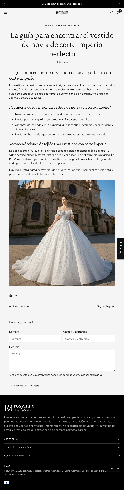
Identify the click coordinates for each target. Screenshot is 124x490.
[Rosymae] (62, 12)
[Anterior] (4, 4)
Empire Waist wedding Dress (62, 25)
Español (7, 466)
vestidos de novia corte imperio (60, 170)
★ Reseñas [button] (120, 248)
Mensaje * (15, 347)
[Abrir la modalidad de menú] (6, 12)
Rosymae (26, 470)
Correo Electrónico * (76, 331)
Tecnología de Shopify (14, 474)
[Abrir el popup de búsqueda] (112, 12)
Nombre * (15, 331)
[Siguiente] (119, 4)
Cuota (16, 295)
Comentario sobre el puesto (25, 385)
